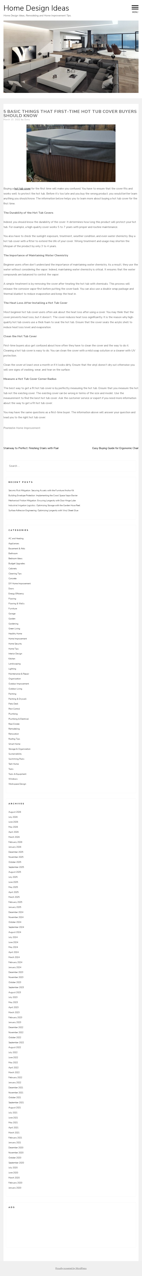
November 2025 (15, 857)
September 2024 (16, 927)
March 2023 (14, 1012)
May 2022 (13, 1062)
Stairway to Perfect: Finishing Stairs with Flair (31, 448)
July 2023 (12, 997)
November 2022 (15, 1032)
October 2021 (14, 1097)
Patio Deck (13, 703)
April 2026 (13, 832)
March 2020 (14, 1177)
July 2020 (12, 1167)
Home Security (15, 643)
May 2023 (13, 1002)
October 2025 (14, 862)
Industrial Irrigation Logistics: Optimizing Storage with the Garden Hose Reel (44, 505)
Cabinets (12, 568)
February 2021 (15, 1137)
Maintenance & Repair (18, 673)
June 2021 (13, 1117)
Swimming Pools (16, 759)
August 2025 (14, 872)
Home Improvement (28, 428)
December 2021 (15, 1087)
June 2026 (13, 822)
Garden (11, 618)
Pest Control (14, 708)
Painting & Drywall (17, 699)
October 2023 (14, 982)
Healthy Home (15, 633)
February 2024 (15, 962)
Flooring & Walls (16, 603)
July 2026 (12, 817)
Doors (11, 588)
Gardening (13, 623)
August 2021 (14, 1107)
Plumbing (13, 713)
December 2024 (15, 912)
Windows (13, 779)
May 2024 (13, 947)
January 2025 (14, 907)
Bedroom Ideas (15, 558)
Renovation (13, 733)
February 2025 (15, 902)
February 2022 (15, 1077)
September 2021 (16, 1102)
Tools (11, 769)
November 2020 (15, 1152)
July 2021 (12, 1112)
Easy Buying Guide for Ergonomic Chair (115, 448)
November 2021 (15, 1092)
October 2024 (14, 922)
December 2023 (15, 972)
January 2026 (14, 847)
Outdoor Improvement (18, 683)
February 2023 (15, 1017)
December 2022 (15, 1027)
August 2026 (14, 812)
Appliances (13, 543)
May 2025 (13, 887)
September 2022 (16, 1042)
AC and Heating (16, 538)
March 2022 (14, 1072)
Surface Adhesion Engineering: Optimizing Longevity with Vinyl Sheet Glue (43, 510)
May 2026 (13, 827)
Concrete (12, 578)
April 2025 (13, 892)
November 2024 (15, 917)
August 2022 (14, 1047)
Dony (27, 119)
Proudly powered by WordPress (71, 1268)
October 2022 (14, 1037)
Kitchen (11, 658)
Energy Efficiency (16, 593)
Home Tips (13, 648)
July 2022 (12, 1052)
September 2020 (16, 1162)
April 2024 (13, 952)
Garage (11, 613)
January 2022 (14, 1082)
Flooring (12, 598)
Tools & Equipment (17, 774)
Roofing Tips (14, 739)
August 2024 (14, 932)
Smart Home (14, 744)
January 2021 (14, 1142)
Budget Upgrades (16, 563)
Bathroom (13, 553)
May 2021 (13, 1122)
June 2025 (13, 882)
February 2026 (15, 842)
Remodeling (14, 728)
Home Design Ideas (36, 8)
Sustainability (15, 753)
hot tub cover (22, 189)
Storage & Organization (19, 749)
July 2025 (12, 877)
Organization (14, 678)
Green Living (14, 628)
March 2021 (14, 1132)
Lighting (12, 668)
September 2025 (16, 867)
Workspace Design (17, 784)
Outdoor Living (15, 688)
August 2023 (14, 992)
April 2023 (13, 1007)
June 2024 (13, 942)
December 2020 (15, 1147)
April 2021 (13, 1127)
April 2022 (13, 1067)
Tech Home (13, 764)
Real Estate (13, 724)
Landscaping (14, 663)
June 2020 (13, 1172)
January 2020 (14, 1187)
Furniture (12, 608)
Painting (12, 693)
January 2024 (14, 967)
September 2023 (16, 987)
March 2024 (14, 957)
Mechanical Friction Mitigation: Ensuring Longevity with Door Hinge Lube (42, 500)
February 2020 (15, 1182)
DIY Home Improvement (19, 583)
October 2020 (14, 1157)
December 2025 (15, 852)
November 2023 (15, 977)
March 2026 (14, 837)
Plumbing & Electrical (18, 719)
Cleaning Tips (15, 573)
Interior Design (15, 653)
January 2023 (14, 1022)
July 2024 (12, 937)
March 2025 (14, 897)
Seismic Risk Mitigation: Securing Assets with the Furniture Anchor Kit (41, 490)
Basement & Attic (16, 548)
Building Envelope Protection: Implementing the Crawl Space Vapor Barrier (43, 495)
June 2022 (13, 1057)
